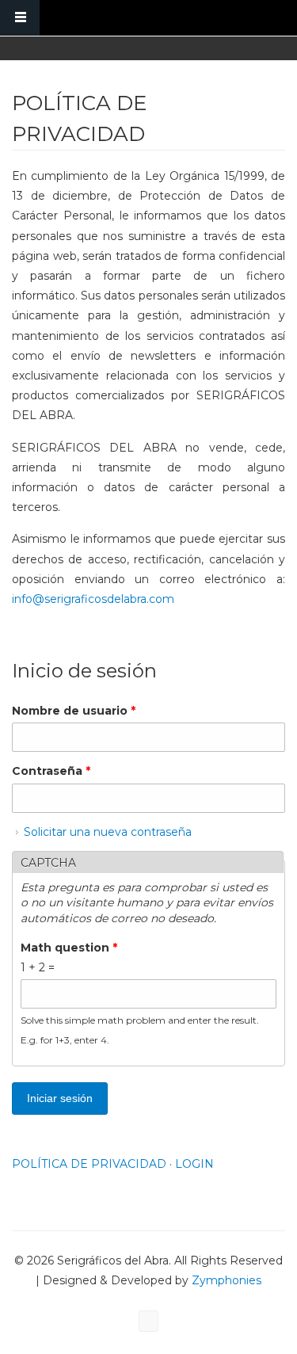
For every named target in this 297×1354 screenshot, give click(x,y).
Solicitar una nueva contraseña (108, 832)
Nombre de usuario (73, 711)
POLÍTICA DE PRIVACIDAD (89, 1164)
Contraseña (51, 771)
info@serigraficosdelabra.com (93, 599)
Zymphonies (224, 1280)
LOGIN (194, 1164)
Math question (69, 947)
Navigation (20, 18)
